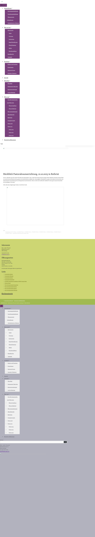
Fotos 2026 (10, 123)
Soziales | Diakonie (12, 73)
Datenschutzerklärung (8, 300)
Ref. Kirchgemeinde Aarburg (11, 288)
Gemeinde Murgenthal (9, 279)
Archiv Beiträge (11, 92)
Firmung (11, 36)
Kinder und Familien (12, 64)
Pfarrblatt (10, 83)
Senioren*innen (11, 70)
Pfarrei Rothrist (12, 108)
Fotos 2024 (11, 129)
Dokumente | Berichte (13, 86)
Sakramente (10, 30)
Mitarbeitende (11, 114)
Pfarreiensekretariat (12, 111)
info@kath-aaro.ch (5, 254)
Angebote (6, 61)
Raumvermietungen (12, 89)
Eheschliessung (12, 45)
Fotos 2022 (11, 135)
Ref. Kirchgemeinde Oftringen (11, 290)
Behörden (10, 117)
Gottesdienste (7, 8)
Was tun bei (7, 27)
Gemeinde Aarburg (9, 274)
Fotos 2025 (10, 126)
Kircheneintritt (7, 293)
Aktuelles (6, 80)
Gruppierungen (11, 120)
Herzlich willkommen (10, 140)
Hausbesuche (11, 54)
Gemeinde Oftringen (9, 276)
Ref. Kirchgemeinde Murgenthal (11, 285)
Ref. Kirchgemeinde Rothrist (11, 286)
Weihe (10, 48)
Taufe (10, 33)
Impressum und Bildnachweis (19, 300)
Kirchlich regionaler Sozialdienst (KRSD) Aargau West (16, 281)
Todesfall (10, 57)
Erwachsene (10, 67)
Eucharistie (11, 39)
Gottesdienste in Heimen (13, 23)
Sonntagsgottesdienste (13, 11)
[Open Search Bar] (2, 144)
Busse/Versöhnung (13, 42)
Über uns (6, 97)
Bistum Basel (8, 283)
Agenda (6, 77)
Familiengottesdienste (13, 14)
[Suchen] (65, 442)
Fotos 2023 (11, 132)
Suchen (1, 440)
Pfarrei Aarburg (12, 105)
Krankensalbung (12, 51)
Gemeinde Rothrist (9, 277)
